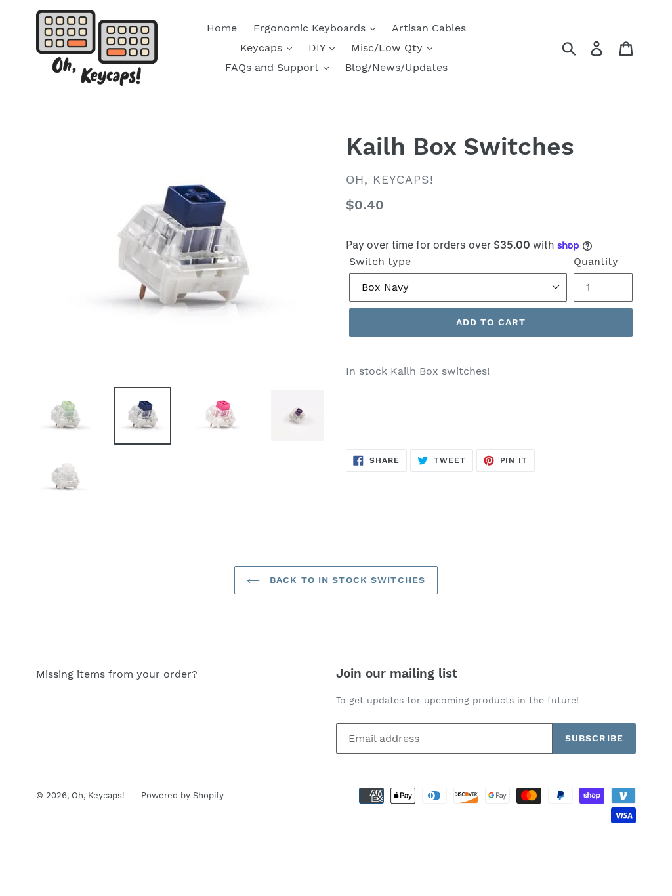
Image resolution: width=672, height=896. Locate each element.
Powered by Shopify (182, 795)
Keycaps (262, 47)
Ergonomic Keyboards (311, 28)
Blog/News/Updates (396, 67)
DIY (318, 47)
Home (222, 28)
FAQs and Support (273, 67)
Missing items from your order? (117, 674)
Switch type (380, 261)
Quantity (596, 261)
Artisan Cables (429, 28)
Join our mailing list (396, 673)
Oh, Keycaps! (98, 795)
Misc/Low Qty (388, 47)
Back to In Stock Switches (345, 580)
